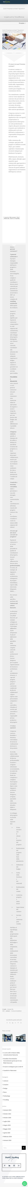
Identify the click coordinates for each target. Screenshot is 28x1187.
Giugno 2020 (7, 1125)
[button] (3, 1038)
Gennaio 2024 (7, 1110)
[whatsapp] (19, 1166)
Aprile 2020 (6, 1133)
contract (8, 1011)
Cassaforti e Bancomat (9, 1070)
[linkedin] (9, 1166)
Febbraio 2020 (7, 1136)
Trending (6, 1100)
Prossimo (21, 23)
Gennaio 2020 (7, 1140)
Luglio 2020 (6, 1121)
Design (5, 1088)
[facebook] (5, 1166)
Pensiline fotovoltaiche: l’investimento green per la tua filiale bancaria (12, 1061)
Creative (5, 1084)
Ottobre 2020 (7, 1117)
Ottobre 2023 (7, 1114)
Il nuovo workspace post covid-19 (13, 1067)
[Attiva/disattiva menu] (24, 2)
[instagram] (14, 1166)
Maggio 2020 (7, 1129)
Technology (6, 1096)
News (5, 1092)
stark (5, 1009)
